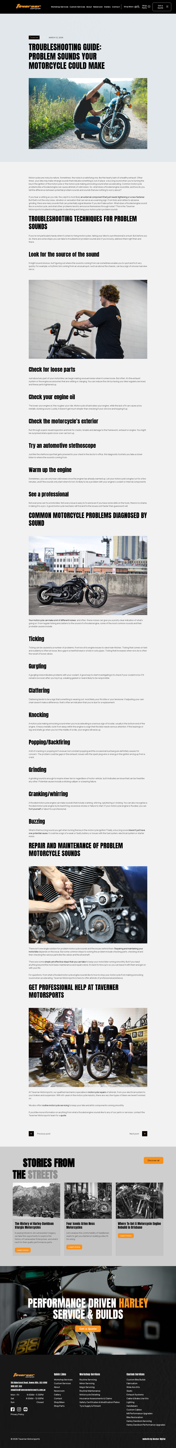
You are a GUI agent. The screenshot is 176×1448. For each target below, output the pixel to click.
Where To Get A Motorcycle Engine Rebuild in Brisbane (139, 1225)
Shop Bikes (59, 1402)
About (89, 7)
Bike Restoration (135, 1417)
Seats (129, 1391)
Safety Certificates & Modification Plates (99, 1402)
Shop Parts (59, 1406)
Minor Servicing (86, 1383)
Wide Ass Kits (133, 1387)
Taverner (34, 37)
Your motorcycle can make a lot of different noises (52, 620)
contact (116, 7)
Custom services (77, 7)
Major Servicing (87, 1387)
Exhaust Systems (135, 1394)
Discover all (153, 1160)
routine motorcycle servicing (55, 1105)
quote (63, 1115)
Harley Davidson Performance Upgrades (146, 1425)
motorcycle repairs (97, 1092)
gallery (107, 7)
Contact (58, 1398)
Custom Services (62, 1383)
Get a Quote (88, 1328)
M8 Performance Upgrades (140, 1413)
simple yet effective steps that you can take (65, 961)
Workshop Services (63, 1379)
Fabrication (132, 1383)
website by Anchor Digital (154, 1439)
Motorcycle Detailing (89, 1394)
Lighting (130, 1402)
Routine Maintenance (89, 1391)
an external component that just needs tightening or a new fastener (112, 197)
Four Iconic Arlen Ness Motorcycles (80, 1225)
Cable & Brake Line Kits (138, 1398)
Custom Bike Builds (136, 1379)
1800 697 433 (16, 1386)
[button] (59, 6)
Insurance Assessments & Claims (95, 1398)
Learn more (22, 1250)
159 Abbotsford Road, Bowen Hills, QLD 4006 (29, 1382)
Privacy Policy (17, 1414)
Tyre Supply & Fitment (90, 1406)
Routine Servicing (88, 1379)
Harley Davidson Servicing (139, 1421)
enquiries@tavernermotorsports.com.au (28, 1390)
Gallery (57, 1394)
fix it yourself (35, 809)
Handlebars (132, 1406)
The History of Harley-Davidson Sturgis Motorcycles (34, 1225)
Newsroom (98, 7)
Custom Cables (134, 1410)
